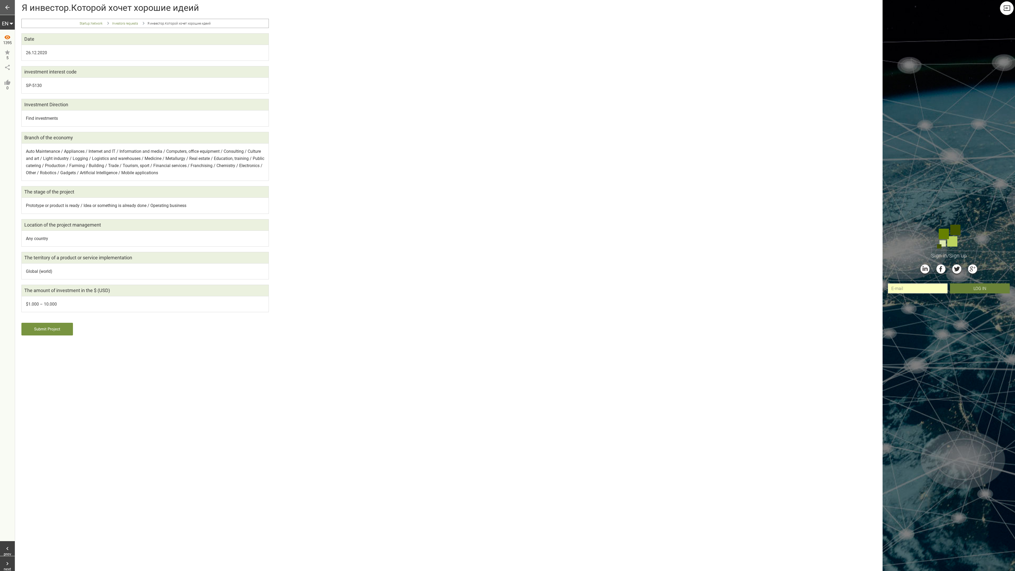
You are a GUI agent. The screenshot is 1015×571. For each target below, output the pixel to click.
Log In (980, 288)
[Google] (972, 269)
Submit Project (47, 329)
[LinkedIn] (925, 269)
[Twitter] (956, 269)
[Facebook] (940, 269)
